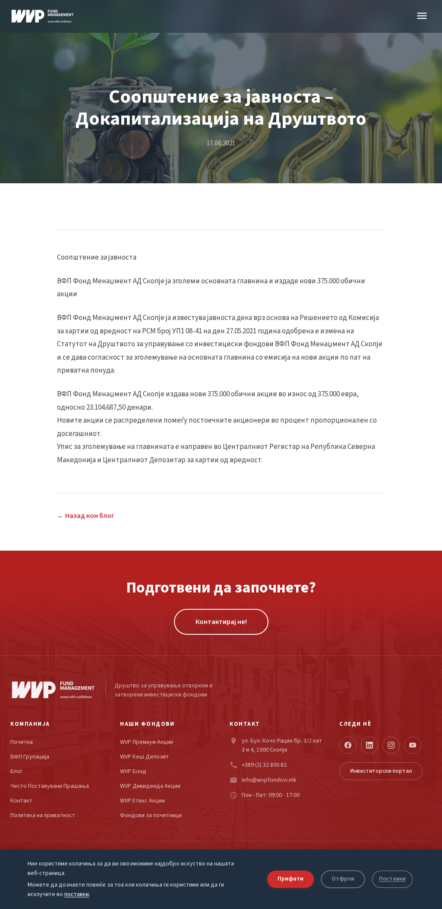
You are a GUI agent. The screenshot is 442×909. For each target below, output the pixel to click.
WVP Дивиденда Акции (150, 786)
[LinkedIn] (369, 745)
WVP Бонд (133, 772)
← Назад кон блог (85, 515)
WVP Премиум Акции (146, 742)
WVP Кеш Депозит (144, 757)
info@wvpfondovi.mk (269, 780)
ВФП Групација (29, 757)
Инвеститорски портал (381, 771)
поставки (76, 894)
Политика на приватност (42, 816)
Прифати (290, 879)
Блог (16, 772)
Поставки (392, 879)
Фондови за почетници (151, 816)
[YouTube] (412, 745)
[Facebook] (348, 745)
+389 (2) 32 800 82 (264, 765)
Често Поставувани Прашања (49, 786)
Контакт (21, 801)
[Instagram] (391, 745)
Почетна (21, 742)
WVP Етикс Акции (142, 801)
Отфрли (343, 879)
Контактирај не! (221, 622)
